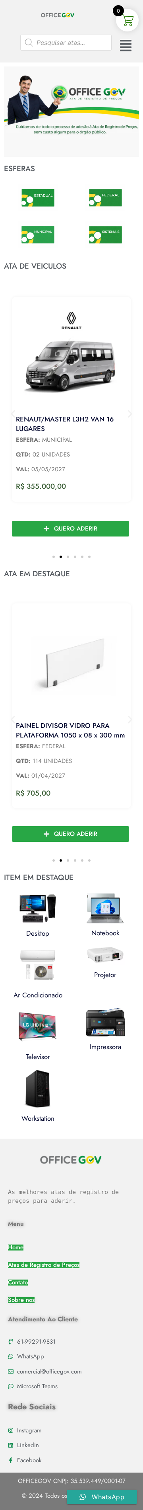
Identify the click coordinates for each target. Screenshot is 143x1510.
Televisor (38, 1056)
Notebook (105, 933)
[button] (13, 414)
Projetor (105, 974)
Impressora (105, 1047)
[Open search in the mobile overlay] (66, 43)
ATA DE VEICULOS (35, 266)
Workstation (37, 1118)
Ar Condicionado (38, 995)
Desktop (37, 933)
